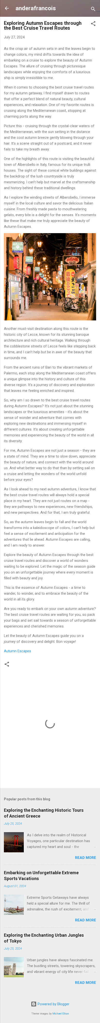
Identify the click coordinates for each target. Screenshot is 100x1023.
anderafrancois (36, 8)
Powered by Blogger (53, 1004)
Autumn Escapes (17, 651)
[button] (93, 24)
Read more (85, 857)
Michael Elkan (60, 1013)
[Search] (93, 9)
